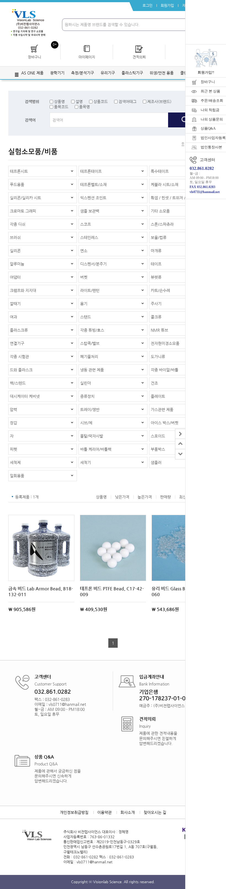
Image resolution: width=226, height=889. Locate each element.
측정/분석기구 (82, 73)
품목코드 (61, 107)
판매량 (165, 497)
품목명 (84, 107)
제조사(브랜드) (159, 101)
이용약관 (104, 812)
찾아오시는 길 (155, 812)
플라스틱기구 (132, 73)
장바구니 (208, 82)
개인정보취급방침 (74, 812)
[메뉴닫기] (180, 434)
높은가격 (145, 497)
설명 (79, 101)
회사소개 (127, 812)
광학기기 (57, 73)
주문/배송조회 (212, 100)
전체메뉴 (16, 74)
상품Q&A (208, 128)
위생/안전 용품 (162, 73)
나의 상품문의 (212, 119)
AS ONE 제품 (32, 73)
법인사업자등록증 (213, 138)
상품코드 (100, 101)
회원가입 (167, 5)
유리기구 (108, 73)
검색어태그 (127, 101)
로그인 (147, 5)
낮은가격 (122, 497)
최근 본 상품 (210, 91)
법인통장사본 (211, 147)
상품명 (59, 101)
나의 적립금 (210, 110)
